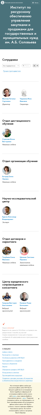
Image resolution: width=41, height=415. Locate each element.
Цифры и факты (7, 352)
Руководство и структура (10, 355)
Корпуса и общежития (9, 364)
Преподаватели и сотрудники (12, 361)
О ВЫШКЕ (6, 349)
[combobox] (10, 65)
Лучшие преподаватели (12, 71)
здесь (14, 396)
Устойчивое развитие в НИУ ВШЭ (13, 358)
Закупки (4, 366)
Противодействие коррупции (12, 375)
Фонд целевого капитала (10, 372)
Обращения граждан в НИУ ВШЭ (13, 370)
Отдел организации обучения (19, 161)
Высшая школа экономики (14, 2)
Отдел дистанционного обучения (16, 122)
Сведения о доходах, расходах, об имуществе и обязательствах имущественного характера (17, 379)
